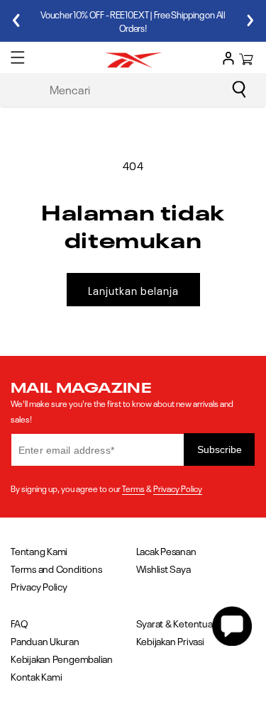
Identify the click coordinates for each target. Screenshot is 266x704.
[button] (17, 57)
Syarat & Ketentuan (177, 623)
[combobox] (145, 88)
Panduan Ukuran (45, 640)
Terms (133, 487)
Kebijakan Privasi (170, 640)
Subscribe (219, 449)
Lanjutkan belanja (133, 290)
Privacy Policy (177, 487)
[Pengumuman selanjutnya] (250, 21)
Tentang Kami (39, 550)
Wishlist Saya (163, 568)
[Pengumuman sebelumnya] (16, 21)
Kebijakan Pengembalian (62, 658)
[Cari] (239, 89)
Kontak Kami (36, 676)
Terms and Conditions (56, 568)
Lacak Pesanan (166, 550)
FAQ (19, 623)
